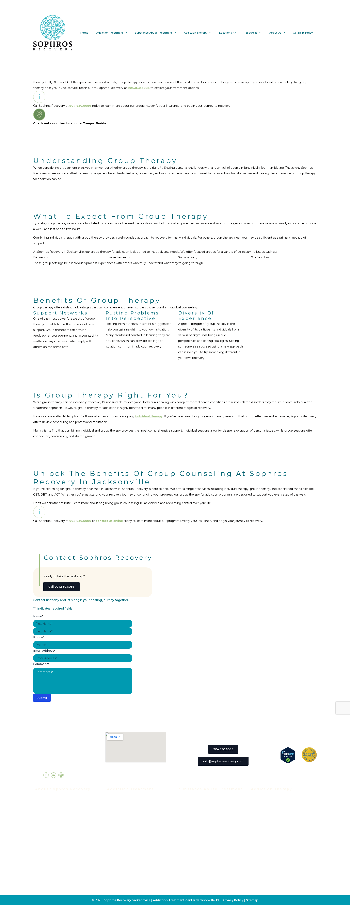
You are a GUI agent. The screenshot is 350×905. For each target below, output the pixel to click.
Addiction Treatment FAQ (54, 810)
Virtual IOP (115, 822)
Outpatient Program (122, 834)
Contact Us (43, 877)
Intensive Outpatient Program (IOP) (133, 810)
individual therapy (148, 416)
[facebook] (46, 775)
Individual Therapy (264, 810)
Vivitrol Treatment (120, 853)
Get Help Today (303, 32)
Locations (225, 32)
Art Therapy (259, 853)
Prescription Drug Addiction (199, 853)
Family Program (262, 828)
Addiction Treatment (109, 32)
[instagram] (61, 775)
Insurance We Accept (51, 828)
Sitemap (252, 900)
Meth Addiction (190, 840)
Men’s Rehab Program (123, 865)
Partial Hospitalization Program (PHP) (135, 804)
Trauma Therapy (263, 834)
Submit (42, 698)
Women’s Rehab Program (126, 859)
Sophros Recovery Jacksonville (127, 900)
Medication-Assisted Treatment (130, 847)
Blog (38, 871)
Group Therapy (262, 804)
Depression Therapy (266, 847)
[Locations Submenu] (236, 33)
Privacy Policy (233, 900)
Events (40, 816)
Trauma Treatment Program (127, 840)
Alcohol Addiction (192, 804)
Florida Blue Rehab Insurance (57, 834)
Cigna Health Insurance (52, 847)
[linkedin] (53, 775)
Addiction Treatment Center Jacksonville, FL (186, 900)
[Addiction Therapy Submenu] (211, 33)
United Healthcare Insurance (56, 853)
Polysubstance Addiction (197, 847)
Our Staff (41, 804)
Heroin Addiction (191, 828)
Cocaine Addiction (192, 816)
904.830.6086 (139, 88)
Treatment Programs (122, 798)
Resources (250, 32)
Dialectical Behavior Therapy (272, 865)
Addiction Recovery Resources (57, 865)
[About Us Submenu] (285, 33)
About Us (275, 32)
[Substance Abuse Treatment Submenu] (176, 33)
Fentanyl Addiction (193, 865)
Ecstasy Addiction (192, 822)
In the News (44, 822)
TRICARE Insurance (49, 840)
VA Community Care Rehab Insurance (62, 859)
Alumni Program (263, 822)
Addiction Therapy (195, 32)
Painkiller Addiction (193, 859)
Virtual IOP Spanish (121, 828)
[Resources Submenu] (261, 33)
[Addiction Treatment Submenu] (127, 33)
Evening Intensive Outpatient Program (135, 816)
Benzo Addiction (191, 810)
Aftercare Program (264, 816)
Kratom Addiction (191, 834)
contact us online (109, 521)
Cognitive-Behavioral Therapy (273, 859)
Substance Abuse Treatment (153, 32)
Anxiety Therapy (263, 840)
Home (84, 32)
